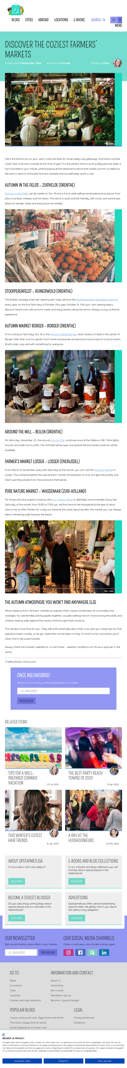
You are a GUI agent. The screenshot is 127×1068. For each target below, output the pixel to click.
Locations (61, 20)
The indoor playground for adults (28, 1022)
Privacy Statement (84, 1017)
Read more (16, 881)
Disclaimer (79, 1022)
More (118, 25)
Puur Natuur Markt (62, 499)
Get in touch (57, 990)
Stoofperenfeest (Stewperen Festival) (97, 299)
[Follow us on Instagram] (68, 952)
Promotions (16, 985)
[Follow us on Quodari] (92, 952)
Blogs (16, 20)
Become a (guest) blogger (65, 1000)
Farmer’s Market (103, 469)
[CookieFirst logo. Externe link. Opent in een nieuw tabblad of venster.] (3, 1034)
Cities (29, 20)
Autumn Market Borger (63, 334)
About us (55, 980)
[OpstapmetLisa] (15, 10)
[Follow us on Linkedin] (104, 952)
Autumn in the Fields (16, 193)
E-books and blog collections (25, 1000)
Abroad (43, 20)
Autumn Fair (57, 440)
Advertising (57, 985)
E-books (79, 20)
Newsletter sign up (61, 995)
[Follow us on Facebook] (80, 952)
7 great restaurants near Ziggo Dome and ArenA (37, 1017)
